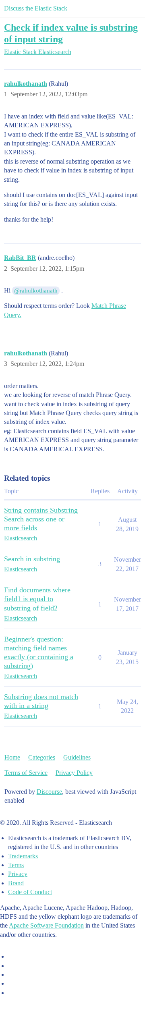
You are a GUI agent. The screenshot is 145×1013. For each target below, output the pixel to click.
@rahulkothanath (36, 290)
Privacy (17, 873)
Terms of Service (26, 772)
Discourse (49, 791)
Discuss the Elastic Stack (35, 8)
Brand (16, 883)
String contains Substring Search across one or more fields (41, 519)
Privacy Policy (74, 772)
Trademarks (23, 856)
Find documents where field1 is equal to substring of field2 (37, 599)
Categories (41, 757)
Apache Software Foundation (46, 925)
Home (12, 757)
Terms (16, 864)
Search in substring (32, 559)
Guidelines (77, 757)
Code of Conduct (30, 891)
